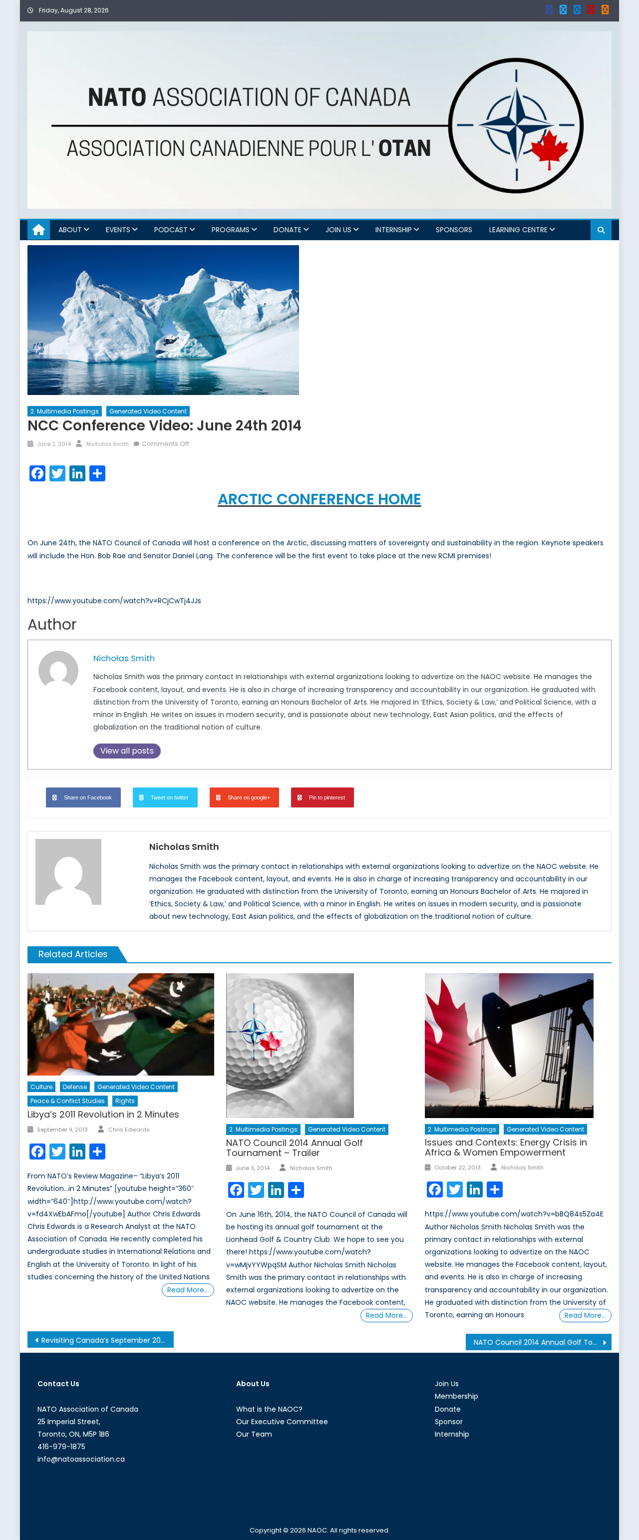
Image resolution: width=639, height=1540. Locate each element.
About (70, 230)
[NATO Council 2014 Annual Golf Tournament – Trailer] (319, 1045)
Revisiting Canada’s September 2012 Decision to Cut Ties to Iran (107, 1340)
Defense (75, 1087)
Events (118, 230)
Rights (125, 1101)
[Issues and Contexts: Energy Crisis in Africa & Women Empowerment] (518, 1045)
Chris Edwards (129, 1130)
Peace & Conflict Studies (67, 1101)
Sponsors (454, 230)
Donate (288, 230)
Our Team (254, 1434)
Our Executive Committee (282, 1422)
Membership (456, 1396)
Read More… (188, 1290)
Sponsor (449, 1422)
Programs (231, 230)
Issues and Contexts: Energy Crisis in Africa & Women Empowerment (506, 1147)
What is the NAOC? (269, 1409)
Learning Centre (518, 230)
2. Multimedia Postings (64, 411)
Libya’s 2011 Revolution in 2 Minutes (103, 1114)
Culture (41, 1087)
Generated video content (148, 411)
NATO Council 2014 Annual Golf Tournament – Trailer (294, 1148)
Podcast (171, 230)
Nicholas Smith (107, 444)
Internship (393, 230)
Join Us (338, 230)
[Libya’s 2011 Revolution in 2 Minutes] (120, 1024)
